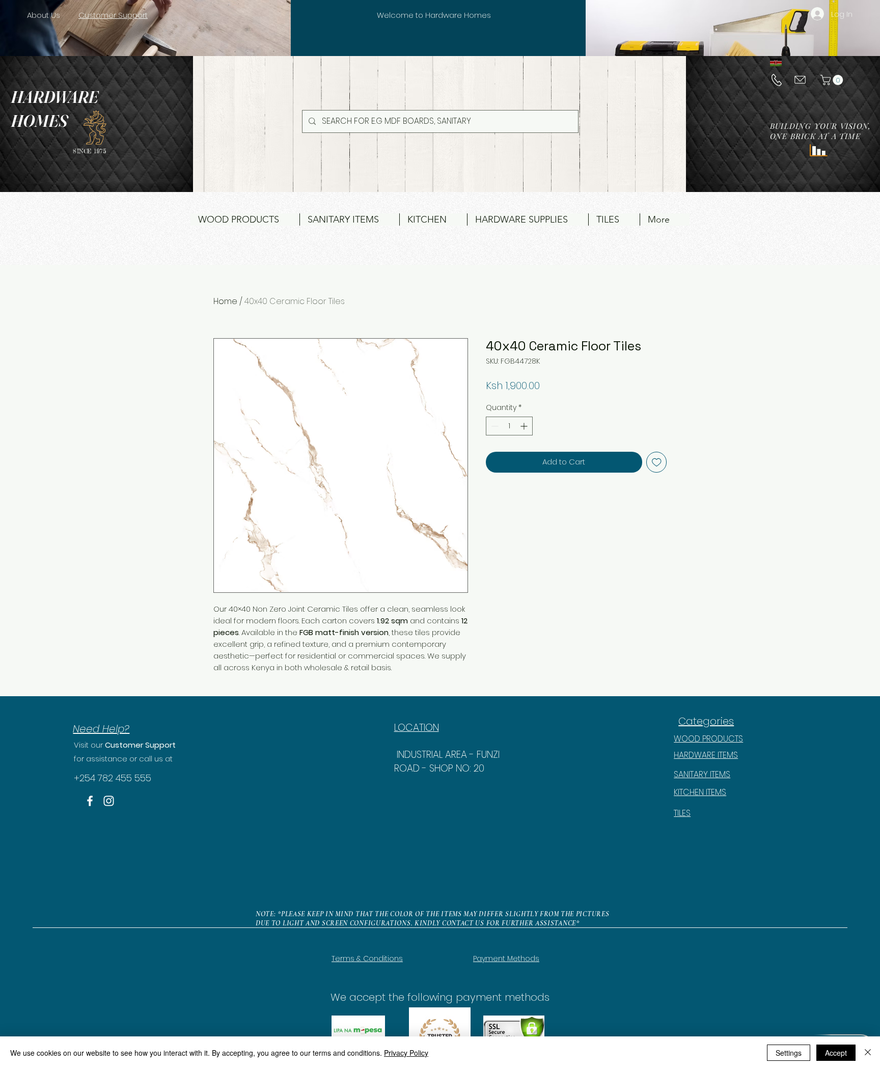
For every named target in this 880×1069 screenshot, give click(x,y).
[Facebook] (90, 801)
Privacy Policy (406, 1053)
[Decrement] (493, 426)
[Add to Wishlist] (656, 462)
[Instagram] (109, 801)
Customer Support (140, 744)
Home (225, 301)
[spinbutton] (509, 426)
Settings (789, 1053)
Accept (836, 1053)
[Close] (868, 1053)
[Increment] (524, 426)
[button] (832, 80)
